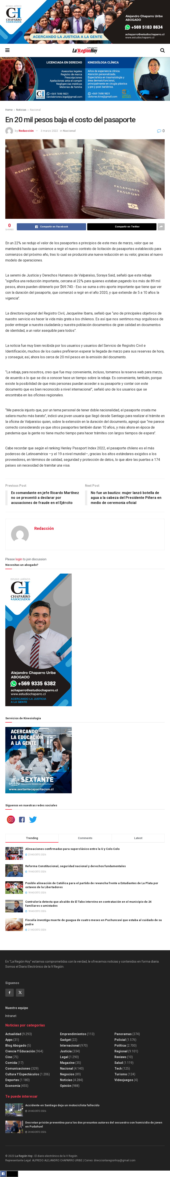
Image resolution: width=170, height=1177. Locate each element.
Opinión (65, 1085)
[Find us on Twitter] (20, 993)
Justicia (66, 1051)
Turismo (120, 1074)
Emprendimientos (73, 1034)
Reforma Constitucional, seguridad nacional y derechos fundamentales (75, 866)
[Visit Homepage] (85, 50)
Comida (11, 1062)
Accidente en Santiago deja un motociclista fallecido (62, 1105)
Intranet (10, 1016)
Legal (64, 1057)
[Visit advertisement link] (85, 22)
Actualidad (13, 1034)
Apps (9, 1040)
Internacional (69, 1045)
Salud (118, 1062)
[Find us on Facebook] (9, 993)
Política (120, 1045)
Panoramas (123, 1034)
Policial (120, 1040)
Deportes (12, 1080)
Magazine (67, 1062)
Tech (118, 1068)
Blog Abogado (15, 1045)
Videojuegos (123, 1080)
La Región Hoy (24, 1156)
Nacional (35, 109)
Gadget (65, 1040)
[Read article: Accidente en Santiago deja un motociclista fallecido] (14, 1109)
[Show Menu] (7, 50)
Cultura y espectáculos (22, 1074)
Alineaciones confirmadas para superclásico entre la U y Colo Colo (72, 849)
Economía (12, 1085)
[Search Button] (162, 50)
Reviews (120, 1057)
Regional (121, 1051)
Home (9, 109)
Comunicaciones (17, 1068)
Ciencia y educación (20, 1051)
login (18, 559)
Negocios (67, 1074)
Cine (8, 1057)
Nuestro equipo (16, 1008)
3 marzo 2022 (49, 130)
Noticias (21, 109)
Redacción (26, 130)
